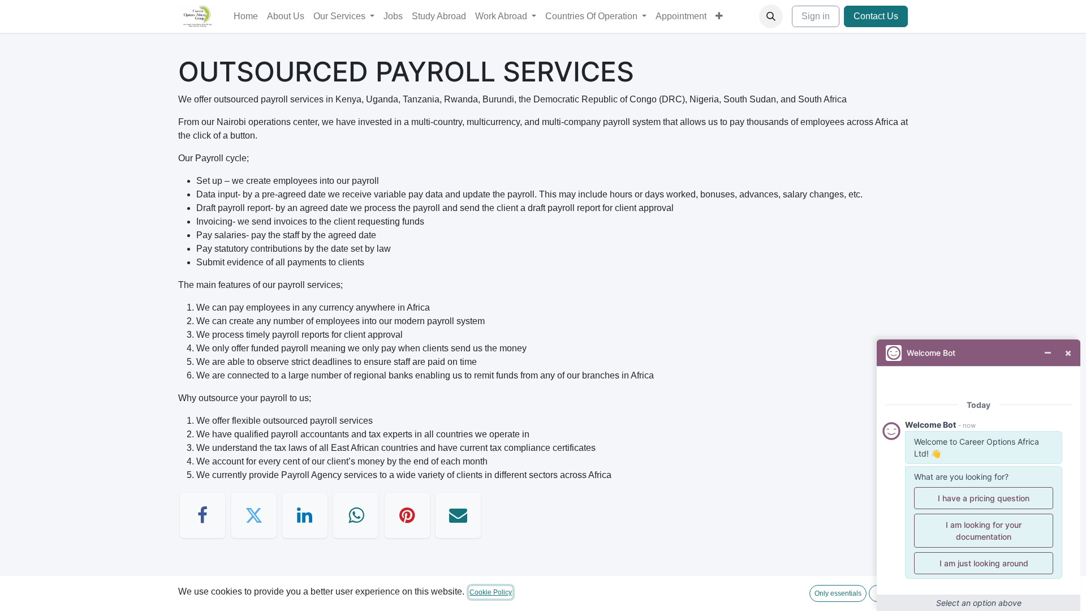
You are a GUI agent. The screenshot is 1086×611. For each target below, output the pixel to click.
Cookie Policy (490, 592)
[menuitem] (245, 16)
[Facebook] (202, 515)
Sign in (815, 16)
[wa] (355, 515)
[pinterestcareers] (407, 515)
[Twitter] (254, 515)
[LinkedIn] (304, 515)
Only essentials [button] (838, 593)
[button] (771, 16)
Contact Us (876, 16)
